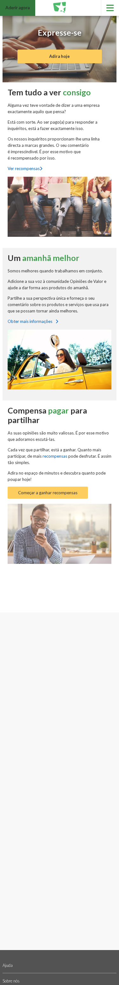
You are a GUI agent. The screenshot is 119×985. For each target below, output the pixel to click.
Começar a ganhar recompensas (47, 492)
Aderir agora (17, 7)
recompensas (55, 456)
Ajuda (8, 965)
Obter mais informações (30, 321)
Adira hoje (59, 56)
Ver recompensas (24, 168)
